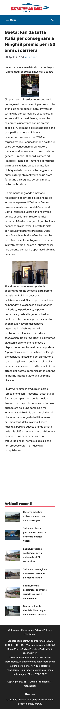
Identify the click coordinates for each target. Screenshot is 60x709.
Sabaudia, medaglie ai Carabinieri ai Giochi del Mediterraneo (35, 573)
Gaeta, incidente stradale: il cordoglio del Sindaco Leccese (34, 610)
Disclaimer (30, 634)
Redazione (26, 630)
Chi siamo (13, 630)
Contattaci (30, 685)
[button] (52, 20)
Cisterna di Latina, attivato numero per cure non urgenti (34, 516)
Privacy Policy (42, 630)
